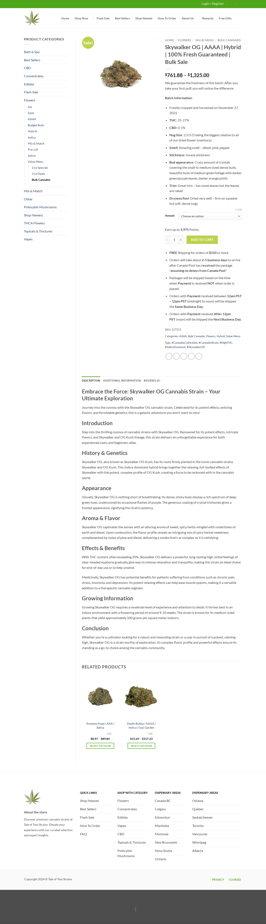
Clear (238, 209)
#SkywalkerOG (196, 347)
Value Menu (35, 161)
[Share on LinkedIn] (198, 356)
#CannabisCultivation (184, 342)
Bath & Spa (31, 52)
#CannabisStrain (208, 342)
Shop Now (81, 18)
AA (30, 107)
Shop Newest (143, 18)
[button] (231, 4)
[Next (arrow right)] (16, 917)
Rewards (207, 18)
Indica (32, 137)
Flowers (29, 100)
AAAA (32, 119)
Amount (170, 215)
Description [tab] (91, 380)
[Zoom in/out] (4, 899)
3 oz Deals (38, 173)
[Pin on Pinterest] (191, 356)
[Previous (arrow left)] (4, 917)
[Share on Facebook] (168, 356)
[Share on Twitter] (176, 356)
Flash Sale (103, 18)
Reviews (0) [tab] (152, 380)
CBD (27, 68)
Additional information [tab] (122, 380)
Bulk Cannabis (41, 179)
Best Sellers (122, 18)
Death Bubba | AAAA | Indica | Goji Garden (141, 725)
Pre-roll (33, 149)
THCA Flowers (34, 223)
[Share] (28, 899)
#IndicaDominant (175, 347)
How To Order (167, 18)
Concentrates (33, 76)
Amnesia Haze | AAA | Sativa (100, 725)
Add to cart (202, 239)
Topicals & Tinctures (38, 231)
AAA (31, 113)
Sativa (32, 155)
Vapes (28, 239)
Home (65, 18)
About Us (188, 18)
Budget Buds (36, 125)
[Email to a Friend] (183, 356)
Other (28, 199)
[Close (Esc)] (40, 899)
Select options (100, 745)
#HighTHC (226, 342)
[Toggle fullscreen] (16, 899)
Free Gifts (225, 18)
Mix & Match (36, 143)
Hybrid (32, 131)
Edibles (29, 84)
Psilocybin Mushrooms (40, 207)
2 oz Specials (40, 167)
